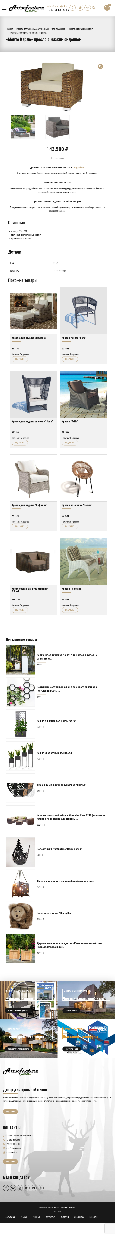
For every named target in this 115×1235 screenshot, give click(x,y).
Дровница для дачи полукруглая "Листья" (61, 785)
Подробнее (19, 359)
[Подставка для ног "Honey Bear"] (20, 916)
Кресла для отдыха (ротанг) (81, 29)
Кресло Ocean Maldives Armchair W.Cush (30, 590)
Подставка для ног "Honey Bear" (55, 913)
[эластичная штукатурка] (29, 1038)
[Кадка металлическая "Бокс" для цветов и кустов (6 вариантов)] (20, 659)
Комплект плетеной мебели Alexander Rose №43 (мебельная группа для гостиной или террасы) (71, 816)
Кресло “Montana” (72, 588)
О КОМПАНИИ (10, 1217)
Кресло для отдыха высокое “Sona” (32, 421)
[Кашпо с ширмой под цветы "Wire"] (20, 724)
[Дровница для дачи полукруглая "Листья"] (20, 788)
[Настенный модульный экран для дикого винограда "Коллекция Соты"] (20, 692)
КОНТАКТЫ (93, 1217)
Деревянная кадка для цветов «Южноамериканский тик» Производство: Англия (69, 945)
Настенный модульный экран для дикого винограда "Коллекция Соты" (67, 688)
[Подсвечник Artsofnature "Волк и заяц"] (20, 852)
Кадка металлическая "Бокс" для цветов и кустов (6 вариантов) (67, 656)
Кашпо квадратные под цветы (54, 753)
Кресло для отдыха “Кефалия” (29, 505)
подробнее (79, 167)
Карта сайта (57, 1211)
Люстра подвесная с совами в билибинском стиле (65, 881)
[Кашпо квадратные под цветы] (20, 756)
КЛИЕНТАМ (36, 1217)
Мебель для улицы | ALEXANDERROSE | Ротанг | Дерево (40, 29)
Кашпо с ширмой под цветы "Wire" (56, 721)
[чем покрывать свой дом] (86, 1000)
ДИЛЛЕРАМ (65, 1217)
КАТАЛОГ (24, 1217)
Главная (9, 29)
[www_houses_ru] (29, 1000)
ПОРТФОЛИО (50, 1217)
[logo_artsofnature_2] (20, 1071)
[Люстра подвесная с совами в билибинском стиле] (20, 884)
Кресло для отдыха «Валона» (29, 338)
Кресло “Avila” (70, 421)
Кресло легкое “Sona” (74, 338)
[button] (100, 64)
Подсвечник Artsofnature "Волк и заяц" (59, 849)
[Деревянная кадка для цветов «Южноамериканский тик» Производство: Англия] (20, 948)
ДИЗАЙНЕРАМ (79, 1217)
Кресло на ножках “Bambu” (77, 505)
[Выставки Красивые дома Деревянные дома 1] (86, 1038)
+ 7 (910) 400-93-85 (58, 9)
